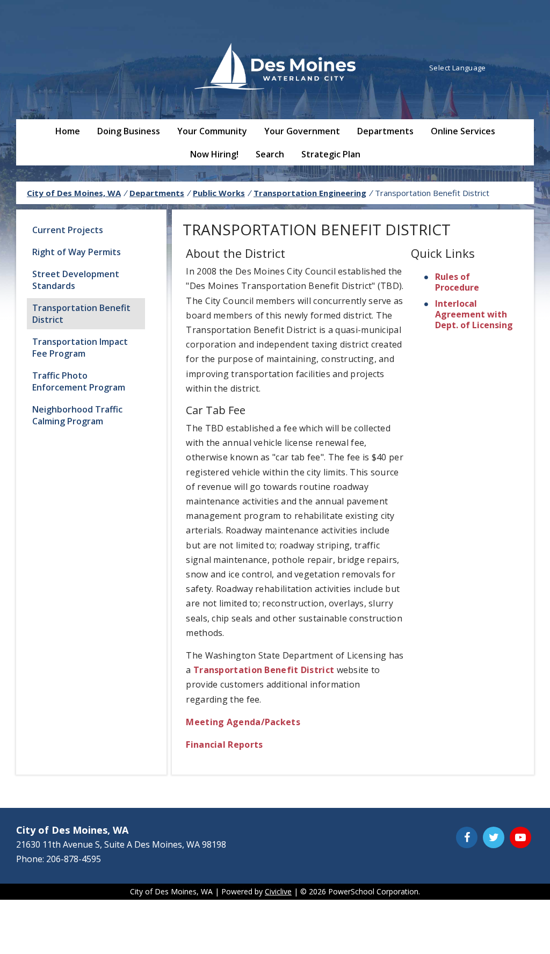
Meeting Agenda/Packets (243, 722)
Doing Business (128, 131)
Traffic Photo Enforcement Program (78, 381)
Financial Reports (224, 744)
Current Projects (67, 230)
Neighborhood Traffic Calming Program (77, 415)
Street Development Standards (75, 280)
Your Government (302, 131)
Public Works (219, 192)
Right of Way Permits (76, 252)
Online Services (463, 131)
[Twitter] (493, 837)
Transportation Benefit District (81, 314)
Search (270, 154)
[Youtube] (520, 837)
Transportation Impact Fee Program (80, 347)
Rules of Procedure (457, 282)
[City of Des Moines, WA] (275, 67)
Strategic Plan (330, 154)
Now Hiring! (214, 154)
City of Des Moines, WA (74, 192)
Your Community (212, 131)
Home (67, 131)
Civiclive (278, 891)
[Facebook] (466, 837)
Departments (385, 131)
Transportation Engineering (310, 192)
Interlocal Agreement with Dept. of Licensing (474, 314)
